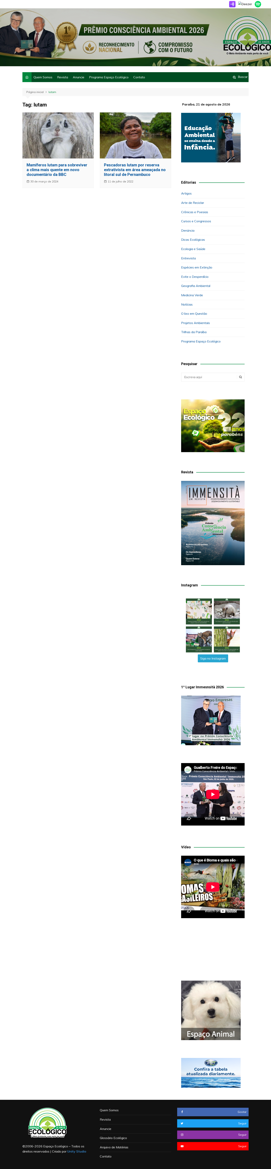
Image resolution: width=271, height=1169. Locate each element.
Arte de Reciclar (192, 203)
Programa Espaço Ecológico (109, 77)
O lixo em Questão (194, 314)
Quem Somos (43, 77)
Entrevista (188, 258)
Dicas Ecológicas (193, 240)
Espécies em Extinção (196, 267)
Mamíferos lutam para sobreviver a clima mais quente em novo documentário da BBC (57, 170)
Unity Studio (76, 1151)
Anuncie (78, 77)
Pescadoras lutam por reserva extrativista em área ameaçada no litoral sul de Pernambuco (135, 170)
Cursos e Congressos (196, 221)
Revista (62, 77)
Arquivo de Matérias (114, 1147)
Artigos (186, 193)
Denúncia (187, 230)
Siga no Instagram (213, 658)
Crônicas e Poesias (194, 212)
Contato (139, 77)
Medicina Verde (192, 295)
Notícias (187, 304)
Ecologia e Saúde (193, 249)
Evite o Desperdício (195, 277)
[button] (199, 611)
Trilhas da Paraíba (194, 332)
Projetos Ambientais (195, 323)
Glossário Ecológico (113, 1138)
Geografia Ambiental (195, 286)
